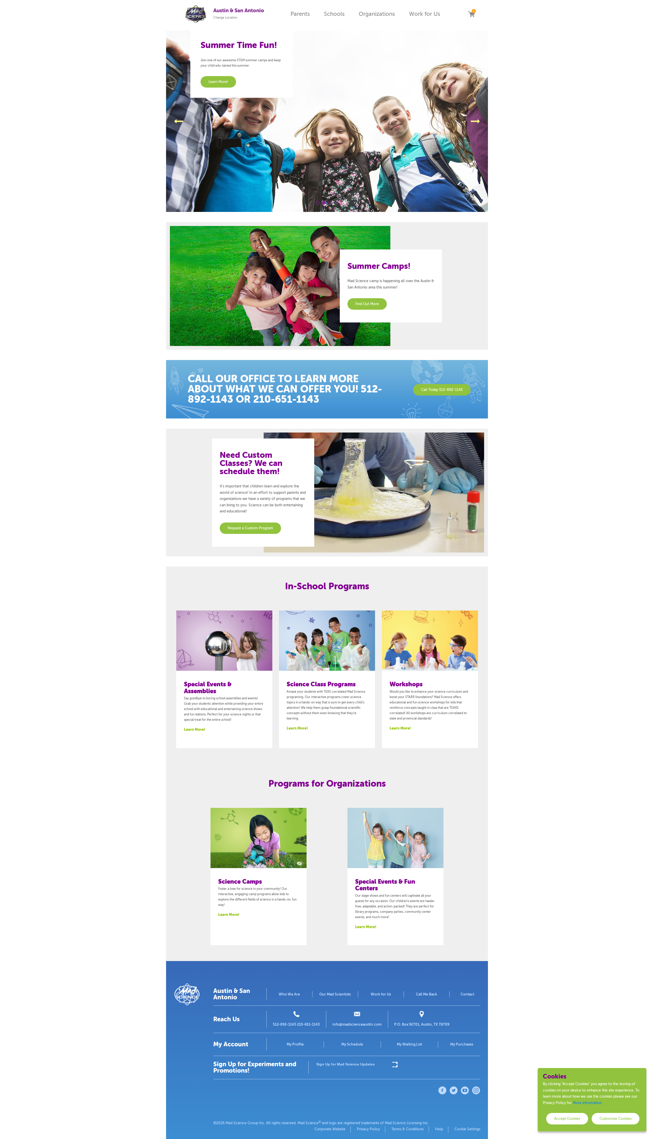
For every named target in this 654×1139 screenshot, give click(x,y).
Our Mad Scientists (335, 994)
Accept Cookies (567, 1119)
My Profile (295, 1044)
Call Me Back (426, 994)
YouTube (465, 1090)
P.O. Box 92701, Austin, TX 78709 (421, 1024)
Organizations (377, 14)
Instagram (476, 1090)
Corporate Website (329, 1129)
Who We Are (289, 994)
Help (439, 1129)
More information (587, 1103)
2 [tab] (324, 203)
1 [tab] (317, 203)
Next (475, 121)
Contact (467, 994)
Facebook (442, 1090)
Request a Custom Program (250, 528)
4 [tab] (336, 203)
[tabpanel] (327, 121)
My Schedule (352, 1044)
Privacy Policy (368, 1129)
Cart (471, 14)
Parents (300, 14)
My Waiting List (409, 1044)
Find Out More (367, 304)
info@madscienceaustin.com (357, 1024)
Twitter (454, 1090)
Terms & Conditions (407, 1129)
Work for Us (424, 14)
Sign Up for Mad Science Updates (345, 1064)
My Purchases (461, 1044)
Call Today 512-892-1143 (442, 390)
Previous (178, 121)
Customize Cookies (616, 1119)
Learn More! (194, 729)
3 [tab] (330, 203)
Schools (334, 14)
